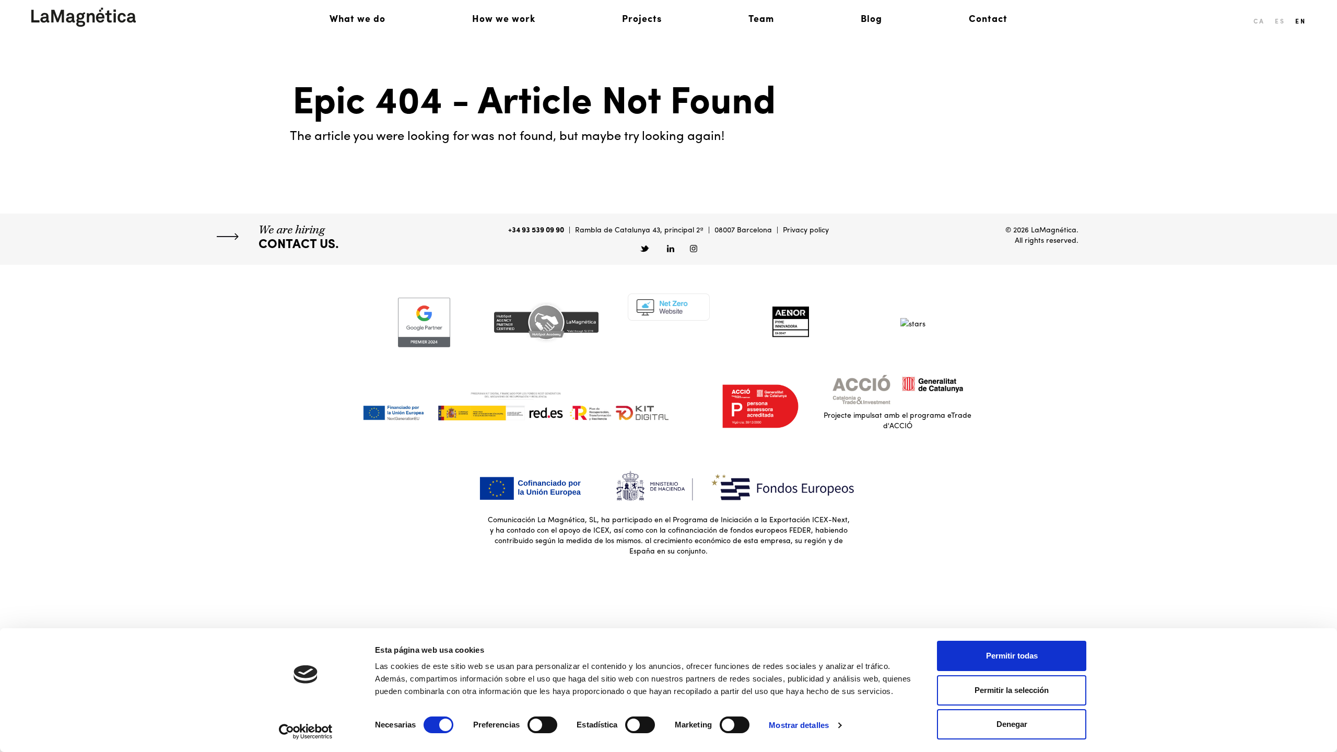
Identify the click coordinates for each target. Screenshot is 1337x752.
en (1300, 21)
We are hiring (299, 236)
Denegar (1011, 724)
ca (1258, 21)
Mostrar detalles (799, 725)
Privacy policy (806, 229)
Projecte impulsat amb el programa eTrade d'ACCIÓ (897, 419)
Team (761, 18)
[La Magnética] (83, 17)
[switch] (542, 724)
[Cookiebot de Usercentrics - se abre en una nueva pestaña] (305, 731)
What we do (357, 18)
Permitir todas (1012, 655)
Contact (988, 18)
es (1280, 21)
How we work (503, 18)
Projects (642, 18)
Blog (871, 18)
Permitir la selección (1012, 690)
